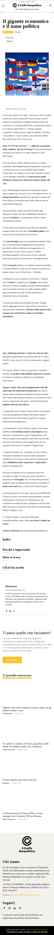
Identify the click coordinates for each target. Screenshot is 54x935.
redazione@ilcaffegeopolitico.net (25, 895)
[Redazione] (4, 41)
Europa (17, 32)
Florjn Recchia (7, 713)
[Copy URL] (43, 47)
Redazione (9, 41)
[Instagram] (9, 908)
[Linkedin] (25, 47)
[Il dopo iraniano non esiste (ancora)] (27, 765)
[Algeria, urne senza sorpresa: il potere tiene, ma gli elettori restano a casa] (27, 693)
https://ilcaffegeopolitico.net (15, 590)
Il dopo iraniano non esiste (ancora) (19, 780)
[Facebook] (13, 47)
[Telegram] (37, 47)
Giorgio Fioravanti (9, 749)
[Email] (49, 47)
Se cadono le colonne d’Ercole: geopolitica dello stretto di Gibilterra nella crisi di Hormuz (26, 745)
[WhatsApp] (31, 47)
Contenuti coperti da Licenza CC (37, 929)
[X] (19, 47)
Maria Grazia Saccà (9, 819)
